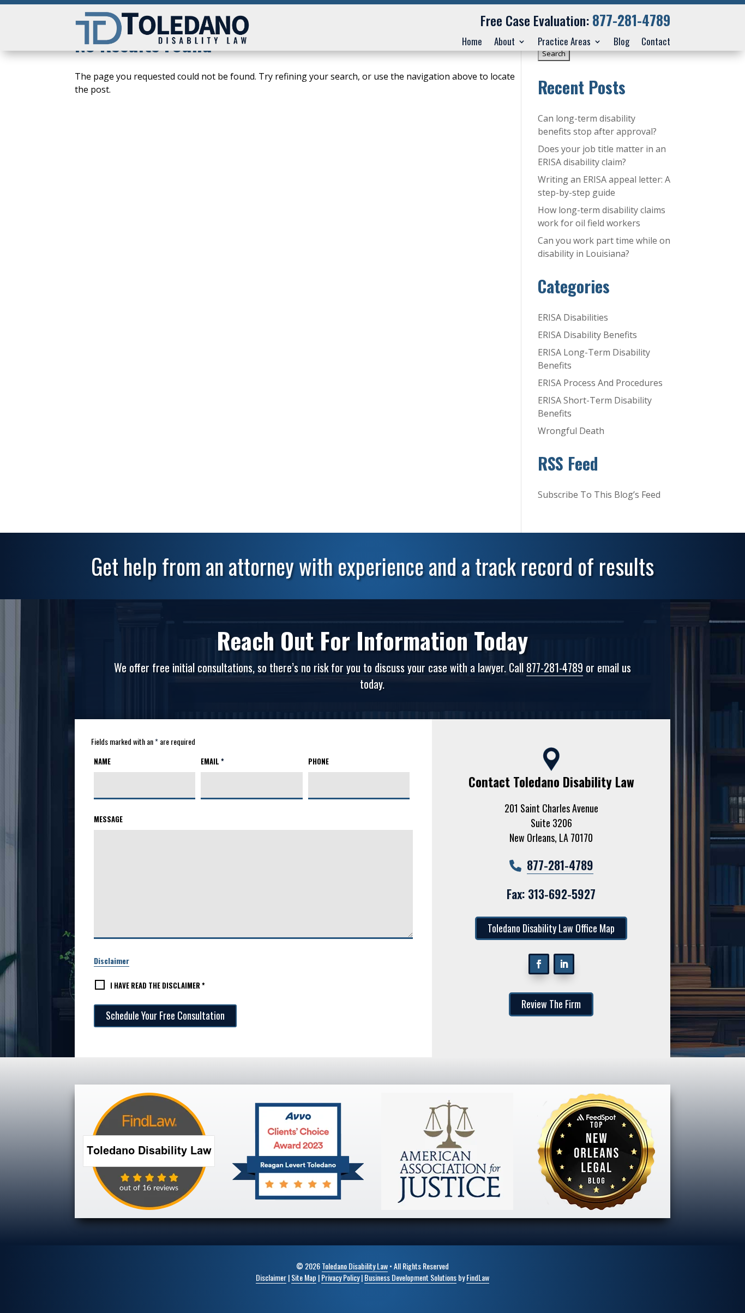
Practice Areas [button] (564, 41)
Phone (318, 761)
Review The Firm (551, 1004)
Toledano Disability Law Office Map (551, 928)
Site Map (303, 1277)
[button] (729, 1297)
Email (212, 761)
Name (102, 761)
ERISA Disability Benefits (587, 335)
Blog (621, 41)
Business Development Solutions (410, 1277)
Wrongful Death (571, 431)
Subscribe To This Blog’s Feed (599, 495)
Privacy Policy (340, 1277)
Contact (655, 41)
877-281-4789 (631, 20)
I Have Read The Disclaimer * (157, 985)
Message (108, 819)
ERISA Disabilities (573, 317)
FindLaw (477, 1277)
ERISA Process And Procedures (600, 383)
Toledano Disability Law (355, 1266)
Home (472, 41)
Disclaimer (111, 960)
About (504, 41)
